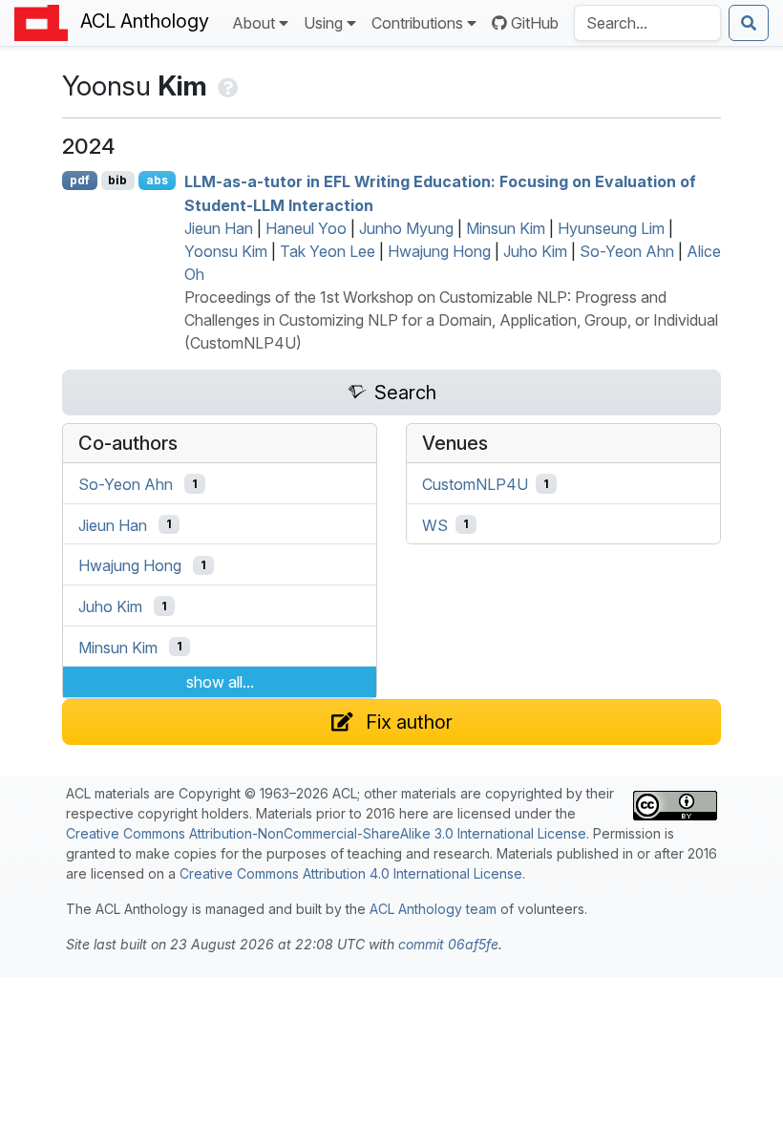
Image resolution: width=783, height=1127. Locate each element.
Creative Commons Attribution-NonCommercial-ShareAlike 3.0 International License (326, 833)
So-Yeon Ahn (627, 251)
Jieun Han (218, 228)
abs (157, 180)
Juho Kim (535, 251)
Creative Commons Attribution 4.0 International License (351, 873)
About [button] (253, 22)
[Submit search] (749, 23)
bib (117, 180)
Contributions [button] (417, 22)
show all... (220, 681)
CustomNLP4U (475, 484)
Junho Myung (406, 228)
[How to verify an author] (226, 85)
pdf (80, 180)
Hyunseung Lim (611, 228)
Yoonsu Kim (225, 251)
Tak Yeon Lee (327, 251)
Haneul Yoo (306, 228)
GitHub (535, 22)
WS (435, 524)
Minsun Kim (505, 228)
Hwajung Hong (439, 251)
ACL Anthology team (433, 909)
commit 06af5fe (448, 944)
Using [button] (323, 22)
